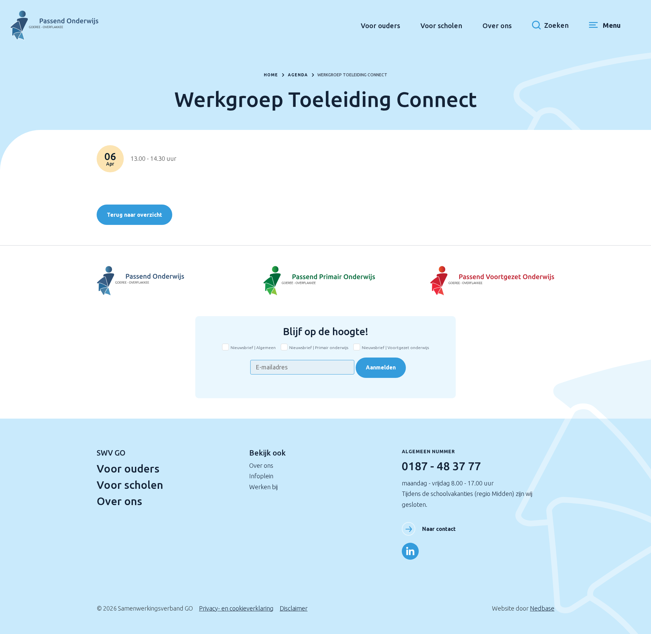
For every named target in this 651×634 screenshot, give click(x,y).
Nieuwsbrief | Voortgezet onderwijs (395, 347)
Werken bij (263, 486)
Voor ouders (380, 26)
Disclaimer (294, 608)
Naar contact (439, 529)
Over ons (497, 26)
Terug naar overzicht (134, 215)
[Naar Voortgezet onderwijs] (478, 281)
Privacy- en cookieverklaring (236, 608)
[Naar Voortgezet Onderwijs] (173, 281)
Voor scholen (441, 26)
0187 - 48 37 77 (441, 465)
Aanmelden (381, 367)
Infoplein (261, 476)
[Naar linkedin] (410, 551)
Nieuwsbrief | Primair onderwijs (318, 347)
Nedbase (542, 608)
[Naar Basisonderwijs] (325, 281)
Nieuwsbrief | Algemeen (253, 347)
